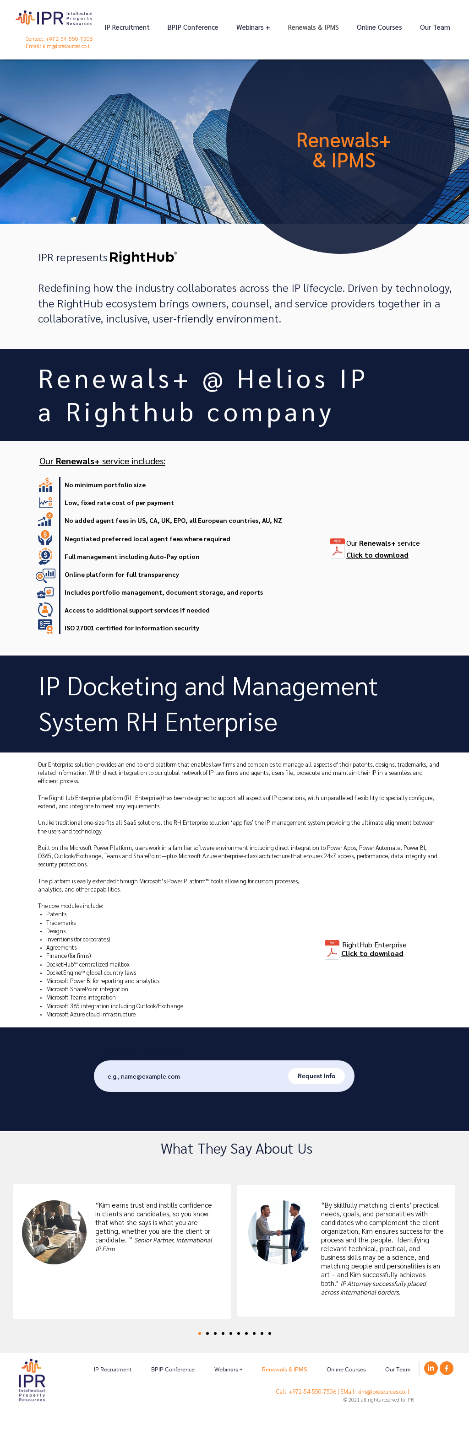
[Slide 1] (223, 1333)
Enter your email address (143, 1052)
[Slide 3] (230, 1333)
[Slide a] (199, 1333)
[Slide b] (207, 1333)
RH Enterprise (201, 720)
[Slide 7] (246, 1333)
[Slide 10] (269, 1333)
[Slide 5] (238, 1333)
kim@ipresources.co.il (67, 45)
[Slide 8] (254, 1333)
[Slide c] (215, 1333)
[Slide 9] (262, 1333)
